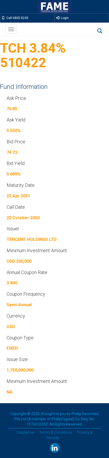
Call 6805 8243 (16, 18)
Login (64, 18)
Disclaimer (25, 432)
